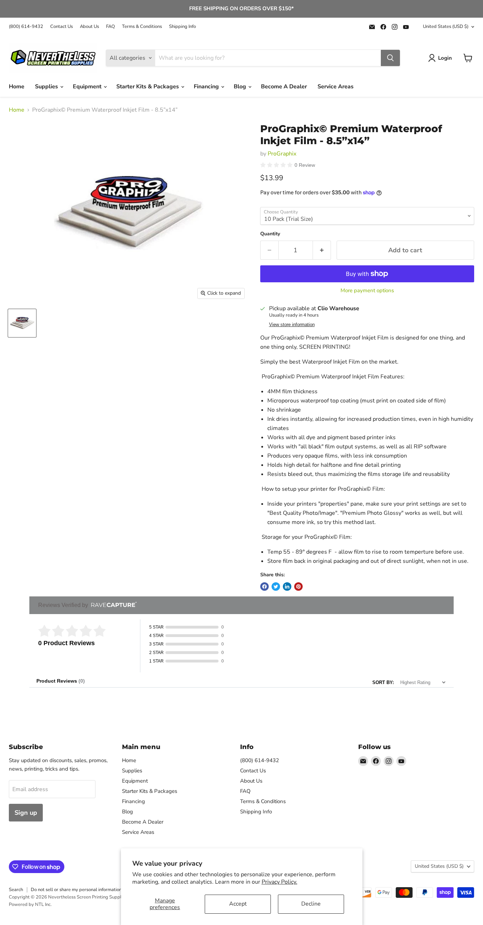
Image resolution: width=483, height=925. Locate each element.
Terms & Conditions (142, 26)
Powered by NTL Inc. (30, 904)
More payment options (367, 291)
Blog (241, 86)
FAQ (110, 26)
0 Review (305, 165)
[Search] (390, 58)
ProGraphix (282, 154)
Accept (238, 904)
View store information (292, 324)
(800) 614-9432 (26, 26)
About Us (89, 26)
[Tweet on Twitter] (276, 586)
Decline (311, 904)
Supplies (47, 86)
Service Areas (336, 86)
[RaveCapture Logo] (112, 605)
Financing (207, 86)
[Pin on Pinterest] (298, 586)
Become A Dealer (284, 86)
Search (16, 889)
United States (446, 26)
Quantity (270, 234)
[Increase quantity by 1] (322, 250)
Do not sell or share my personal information (76, 889)
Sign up (25, 812)
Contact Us (61, 26)
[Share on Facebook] (264, 586)
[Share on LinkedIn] (287, 586)
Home (16, 86)
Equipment (88, 86)
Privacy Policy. (279, 882)
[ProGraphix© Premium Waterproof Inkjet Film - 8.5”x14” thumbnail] (22, 323)
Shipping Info (182, 26)
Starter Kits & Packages (148, 86)
